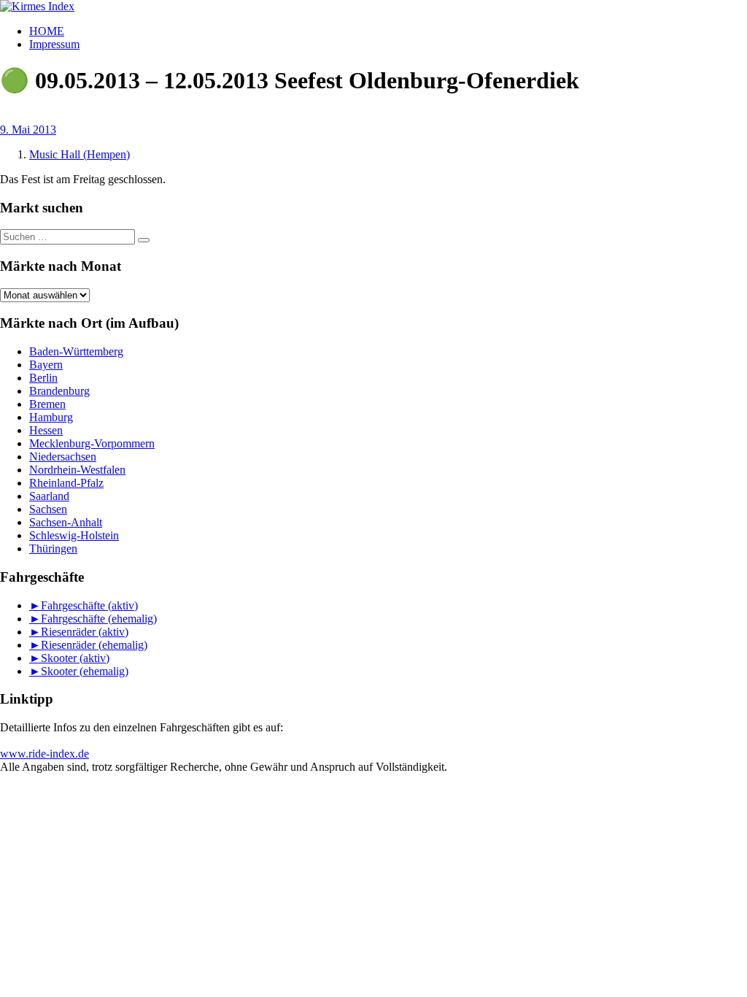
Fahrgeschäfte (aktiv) (89, 605)
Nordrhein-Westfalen (77, 469)
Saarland (49, 496)
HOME (46, 31)
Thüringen (53, 548)
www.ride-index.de (44, 753)
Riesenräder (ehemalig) (94, 645)
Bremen (47, 404)
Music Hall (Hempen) (79, 154)
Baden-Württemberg (76, 351)
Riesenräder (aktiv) (84, 631)
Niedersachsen (62, 456)
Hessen (46, 430)
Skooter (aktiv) (75, 658)
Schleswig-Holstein (74, 535)
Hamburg (51, 417)
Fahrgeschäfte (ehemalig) (99, 618)
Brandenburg (59, 391)
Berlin (43, 378)
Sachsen (48, 509)
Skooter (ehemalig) (84, 671)
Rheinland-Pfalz (66, 483)
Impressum (54, 44)
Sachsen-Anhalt (65, 522)
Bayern (46, 364)
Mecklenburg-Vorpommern (92, 443)
